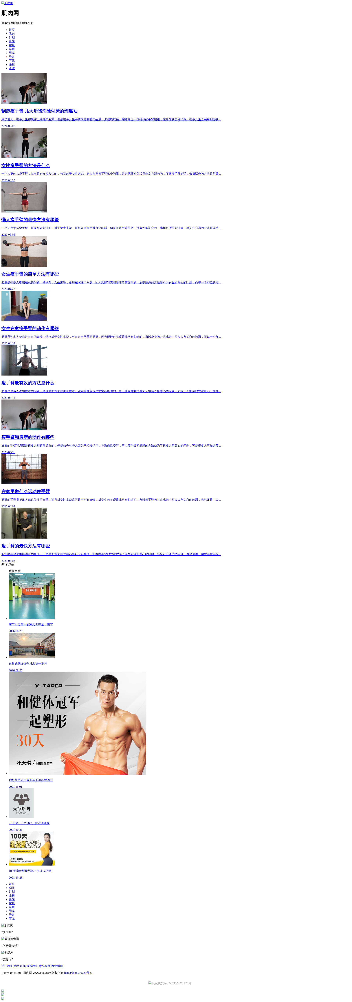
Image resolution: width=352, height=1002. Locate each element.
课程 (12, 64)
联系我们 (32, 966)
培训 (12, 56)
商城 (12, 68)
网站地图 (57, 966)
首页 (12, 29)
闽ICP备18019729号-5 (78, 972)
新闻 (12, 41)
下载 (12, 60)
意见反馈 (45, 966)
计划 (12, 37)
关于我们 (7, 966)
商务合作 (20, 966)
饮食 (12, 45)
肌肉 (12, 33)
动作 (12, 887)
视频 (12, 49)
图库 (12, 52)
